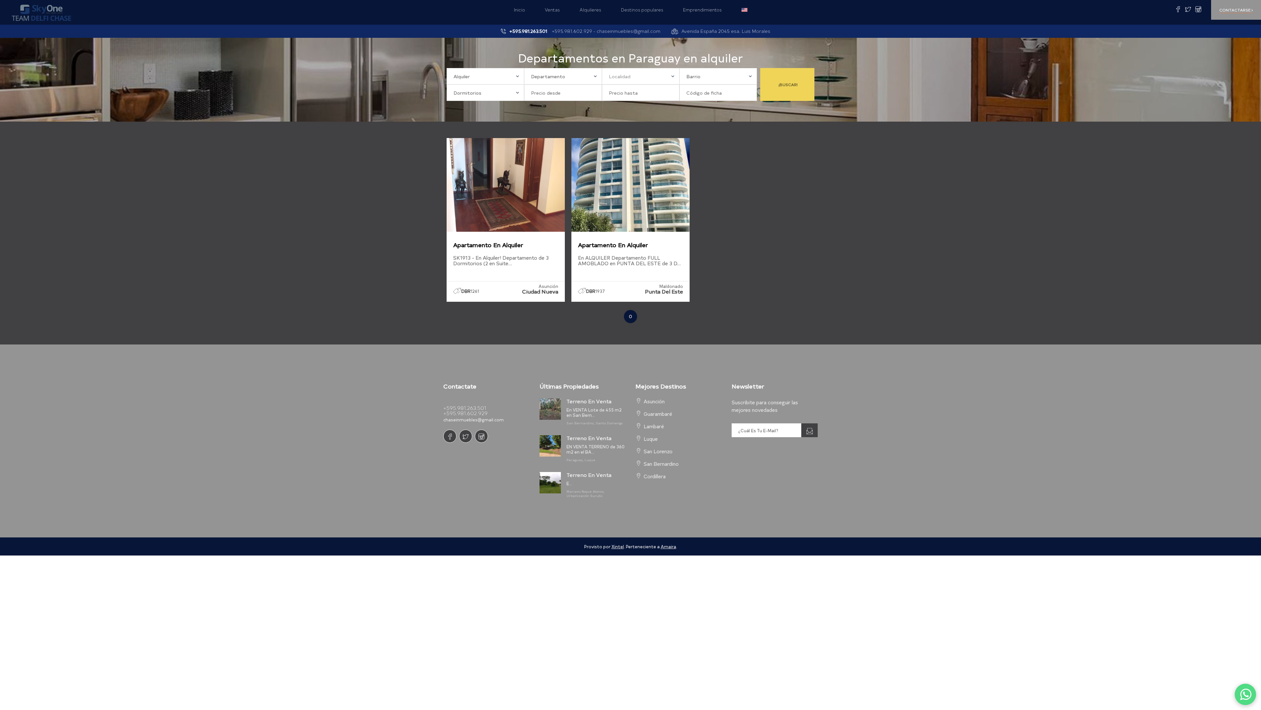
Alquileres (590, 9)
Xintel (617, 546)
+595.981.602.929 (465, 412)
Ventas (552, 9)
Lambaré (654, 426)
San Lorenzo (658, 451)
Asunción (654, 401)
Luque (651, 438)
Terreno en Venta (588, 401)
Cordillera (655, 476)
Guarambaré (658, 413)
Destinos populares (642, 9)
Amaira (668, 546)
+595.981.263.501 (464, 407)
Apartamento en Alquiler (488, 245)
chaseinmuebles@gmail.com (628, 31)
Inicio (519, 9)
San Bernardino (661, 463)
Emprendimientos (702, 9)
